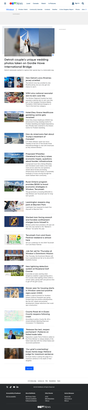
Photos (78, 9)
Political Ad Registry (31, 400)
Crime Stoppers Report (66, 9)
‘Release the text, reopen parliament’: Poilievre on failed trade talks (38, 332)
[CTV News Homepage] (16, 3)
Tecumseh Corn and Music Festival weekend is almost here (38, 237)
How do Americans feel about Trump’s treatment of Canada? (40, 136)
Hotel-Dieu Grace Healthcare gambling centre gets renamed (39, 114)
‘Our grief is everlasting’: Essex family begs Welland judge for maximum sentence (39, 351)
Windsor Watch (23, 9)
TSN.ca (47, 400)
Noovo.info (67, 396)
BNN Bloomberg (49, 398)
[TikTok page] (11, 387)
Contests (47, 9)
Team (58, 381)
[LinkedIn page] (17, 387)
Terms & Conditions (31, 398)
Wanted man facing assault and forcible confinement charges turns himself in (39, 219)
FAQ (46, 381)
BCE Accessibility (11, 396)
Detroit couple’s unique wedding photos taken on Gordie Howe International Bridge (26, 63)
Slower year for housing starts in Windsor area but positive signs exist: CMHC (40, 290)
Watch (43, 3)
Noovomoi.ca (68, 398)
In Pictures (52, 3)
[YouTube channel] (14, 387)
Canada (36, 3)
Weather (54, 9)
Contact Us (41, 381)
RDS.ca (66, 400)
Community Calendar (36, 9)
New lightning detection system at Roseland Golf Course (37, 268)
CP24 (46, 396)
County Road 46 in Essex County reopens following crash (38, 314)
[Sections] (5, 3)
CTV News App (32, 381)
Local (28, 3)
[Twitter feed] (7, 387)
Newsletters (52, 381)
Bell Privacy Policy (31, 396)
